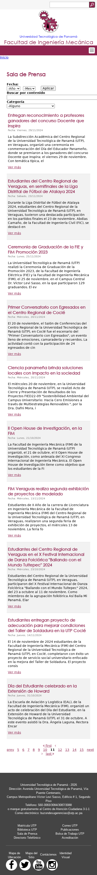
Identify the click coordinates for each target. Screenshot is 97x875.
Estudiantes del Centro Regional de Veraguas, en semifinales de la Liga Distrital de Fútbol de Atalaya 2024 (43, 186)
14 (74, 750)
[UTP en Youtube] (38, 865)
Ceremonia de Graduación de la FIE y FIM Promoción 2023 (45, 249)
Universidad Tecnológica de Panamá (48, 36)
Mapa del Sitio (31, 855)
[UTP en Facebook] (11, 865)
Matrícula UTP (27, 825)
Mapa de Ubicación (14, 855)
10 (45, 750)
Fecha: (12, 84)
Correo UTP (70, 825)
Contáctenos (48, 854)
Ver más (14, 167)
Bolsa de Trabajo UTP (69, 833)
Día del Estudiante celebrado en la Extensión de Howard (42, 688)
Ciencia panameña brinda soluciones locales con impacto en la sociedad (45, 370)
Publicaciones (70, 829)
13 (67, 750)
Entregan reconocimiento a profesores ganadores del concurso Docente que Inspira (46, 120)
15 (82, 750)
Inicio (4, 57)
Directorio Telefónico (27, 837)
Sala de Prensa (27, 833)
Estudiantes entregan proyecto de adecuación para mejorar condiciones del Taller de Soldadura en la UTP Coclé (47, 625)
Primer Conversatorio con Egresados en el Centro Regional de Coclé (46, 310)
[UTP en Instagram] (52, 865)
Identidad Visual (66, 855)
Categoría (15, 102)
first (48, 745)
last (49, 754)
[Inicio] (48, 22)
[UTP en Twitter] (25, 865)
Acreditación (70, 837)
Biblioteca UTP (27, 829)
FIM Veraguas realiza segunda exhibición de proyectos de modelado (48, 491)
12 (60, 750)
